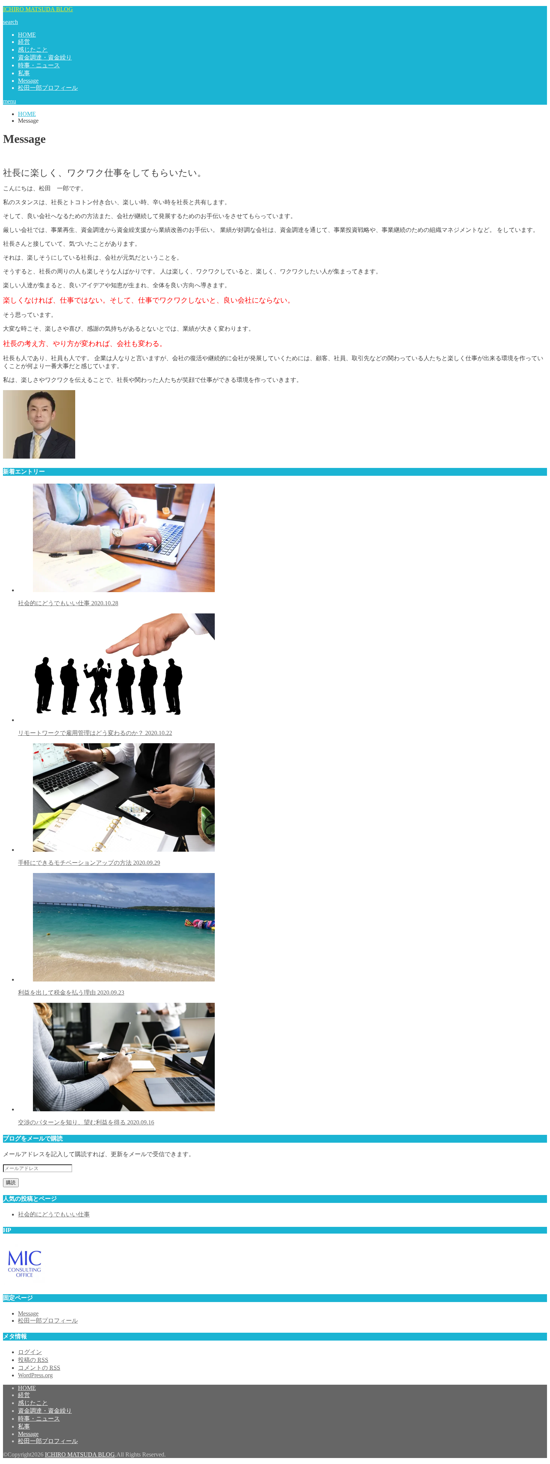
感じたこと (33, 49)
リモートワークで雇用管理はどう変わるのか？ (95, 733)
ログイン (30, 1352)
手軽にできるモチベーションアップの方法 (89, 863)
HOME (27, 34)
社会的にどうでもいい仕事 (68, 603)
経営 (24, 42)
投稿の (33, 1360)
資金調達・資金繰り (45, 57)
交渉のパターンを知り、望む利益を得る (86, 1122)
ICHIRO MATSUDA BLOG (38, 9)
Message (28, 80)
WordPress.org (35, 1375)
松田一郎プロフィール (48, 88)
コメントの (39, 1368)
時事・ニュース (39, 65)
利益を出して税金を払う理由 (71, 992)
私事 (24, 73)
